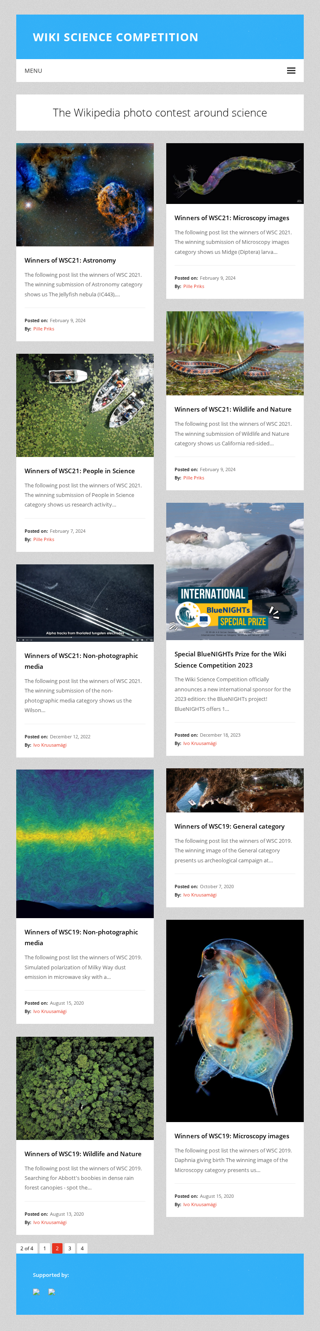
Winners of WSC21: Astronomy (70, 260)
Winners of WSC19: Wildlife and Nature (83, 1154)
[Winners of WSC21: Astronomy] (85, 194)
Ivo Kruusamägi (200, 743)
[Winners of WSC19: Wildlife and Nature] (85, 1088)
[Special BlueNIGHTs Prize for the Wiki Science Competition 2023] (235, 571)
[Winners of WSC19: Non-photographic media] (85, 844)
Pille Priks (43, 328)
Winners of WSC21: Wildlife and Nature (233, 409)
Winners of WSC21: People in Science (80, 471)
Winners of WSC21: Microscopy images (232, 218)
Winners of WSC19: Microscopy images (232, 1136)
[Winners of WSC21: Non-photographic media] (85, 603)
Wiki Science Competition (116, 37)
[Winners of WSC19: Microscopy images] (235, 1021)
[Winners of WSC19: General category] (235, 790)
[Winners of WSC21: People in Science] (85, 405)
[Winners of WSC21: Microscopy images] (235, 173)
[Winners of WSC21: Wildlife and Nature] (235, 353)
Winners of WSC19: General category (230, 826)
